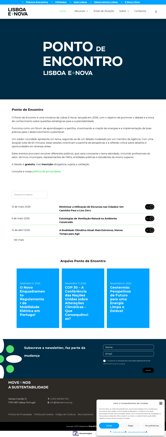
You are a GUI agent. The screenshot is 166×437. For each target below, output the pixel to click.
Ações (62, 11)
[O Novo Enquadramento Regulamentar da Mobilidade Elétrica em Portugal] (38, 298)
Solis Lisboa (80, 2)
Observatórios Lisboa (106, 2)
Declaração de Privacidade (137, 432)
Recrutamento (85, 414)
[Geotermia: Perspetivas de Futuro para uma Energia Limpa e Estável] (128, 298)
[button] (161, 403)
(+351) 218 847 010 (59, 399)
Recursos (80, 11)
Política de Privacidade (116, 364)
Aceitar (109, 426)
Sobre (122, 11)
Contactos (140, 11)
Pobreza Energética (37, 2)
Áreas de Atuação (104, 11)
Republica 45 (94, 426)
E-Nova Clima (132, 2)
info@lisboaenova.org (61, 402)
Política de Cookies (119, 432)
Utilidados (61, 2)
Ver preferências (152, 426)
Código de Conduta (65, 414)
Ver (147, 207)
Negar (130, 426)
